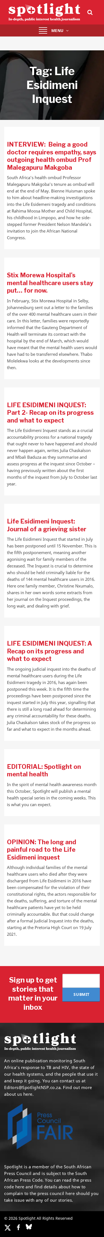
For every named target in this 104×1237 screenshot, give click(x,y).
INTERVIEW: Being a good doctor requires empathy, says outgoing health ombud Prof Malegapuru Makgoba (51, 156)
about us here (18, 1094)
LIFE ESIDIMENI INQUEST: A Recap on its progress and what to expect (49, 651)
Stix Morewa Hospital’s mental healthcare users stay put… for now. (50, 282)
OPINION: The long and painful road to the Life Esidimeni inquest (41, 849)
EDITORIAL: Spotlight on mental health (44, 770)
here (19, 1186)
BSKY (29, 1227)
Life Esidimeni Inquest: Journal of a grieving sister (46, 525)
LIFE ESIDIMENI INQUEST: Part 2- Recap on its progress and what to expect (50, 412)
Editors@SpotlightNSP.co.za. (33, 1087)
